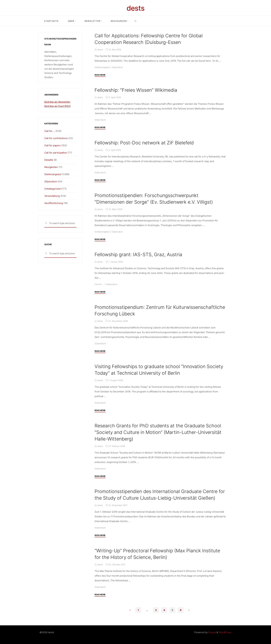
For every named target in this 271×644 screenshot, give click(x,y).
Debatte (48, 159)
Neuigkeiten (51, 167)
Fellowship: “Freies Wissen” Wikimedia (136, 90)
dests (135, 8)
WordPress (225, 632)
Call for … (99, 284)
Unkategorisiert (53, 188)
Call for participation (55, 152)
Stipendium (117, 67)
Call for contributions (56, 138)
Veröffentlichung (53, 203)
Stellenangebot (102, 67)
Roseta (212, 632)
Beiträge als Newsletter (57, 101)
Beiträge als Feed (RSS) (57, 106)
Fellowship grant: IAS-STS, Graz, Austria (138, 254)
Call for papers (52, 145)
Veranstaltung (52, 195)
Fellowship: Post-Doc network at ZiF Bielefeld (144, 142)
